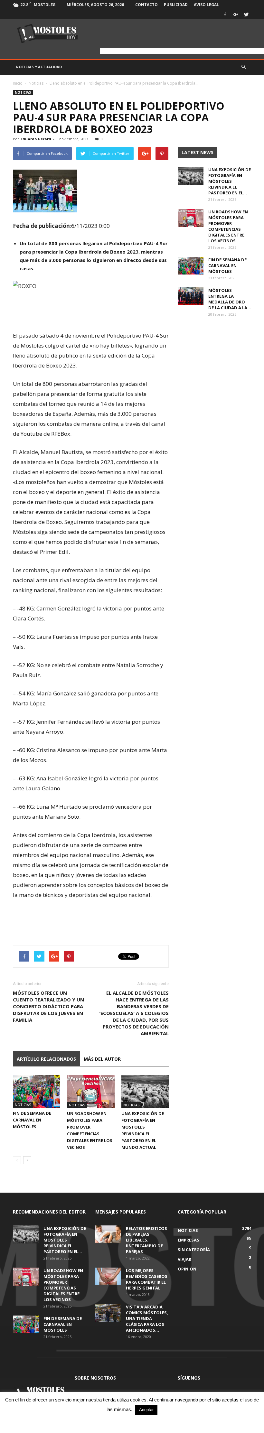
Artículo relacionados (46, 1059)
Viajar (184, 1259)
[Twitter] (246, 14)
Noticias (36, 83)
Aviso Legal (206, 4)
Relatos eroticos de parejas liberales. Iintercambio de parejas (146, 1239)
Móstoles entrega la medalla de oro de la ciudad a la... (229, 299)
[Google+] (235, 14)
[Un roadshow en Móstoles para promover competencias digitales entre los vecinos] (90, 1091)
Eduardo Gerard (36, 138)
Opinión (187, 1269)
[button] (243, 67)
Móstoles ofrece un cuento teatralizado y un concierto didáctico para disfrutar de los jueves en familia (48, 1006)
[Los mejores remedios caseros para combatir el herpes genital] (108, 1276)
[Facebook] (225, 14)
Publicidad (176, 4)
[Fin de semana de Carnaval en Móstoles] (36, 1091)
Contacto (146, 4)
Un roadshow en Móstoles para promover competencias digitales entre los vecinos (228, 226)
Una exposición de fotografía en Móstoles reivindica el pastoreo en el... (229, 181)
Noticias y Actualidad (39, 66)
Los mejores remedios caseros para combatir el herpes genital (146, 1279)
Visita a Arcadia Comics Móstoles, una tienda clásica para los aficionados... (147, 1318)
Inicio (18, 83)
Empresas (188, 1240)
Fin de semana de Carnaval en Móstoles (32, 1120)
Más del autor (102, 1059)
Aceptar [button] (146, 1409)
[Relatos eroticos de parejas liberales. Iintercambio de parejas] (108, 1234)
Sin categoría (194, 1249)
